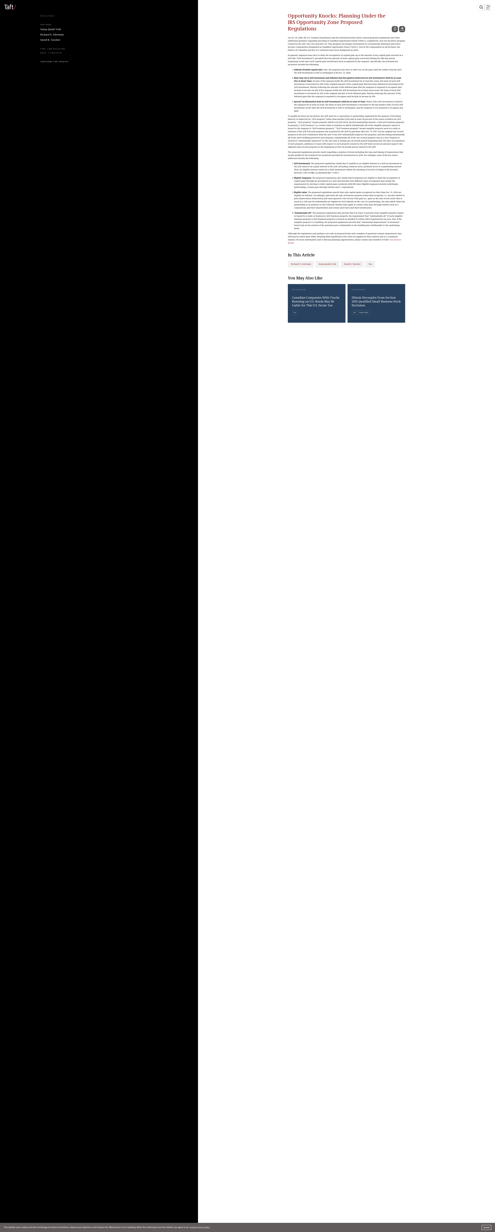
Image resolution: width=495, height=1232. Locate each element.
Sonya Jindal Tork (50, 29)
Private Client (363, 312)
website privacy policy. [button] (200, 1227)
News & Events (47, 16)
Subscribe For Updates (54, 62)
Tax (370, 264)
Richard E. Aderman (52, 34)
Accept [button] (486, 1227)
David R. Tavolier (50, 40)
